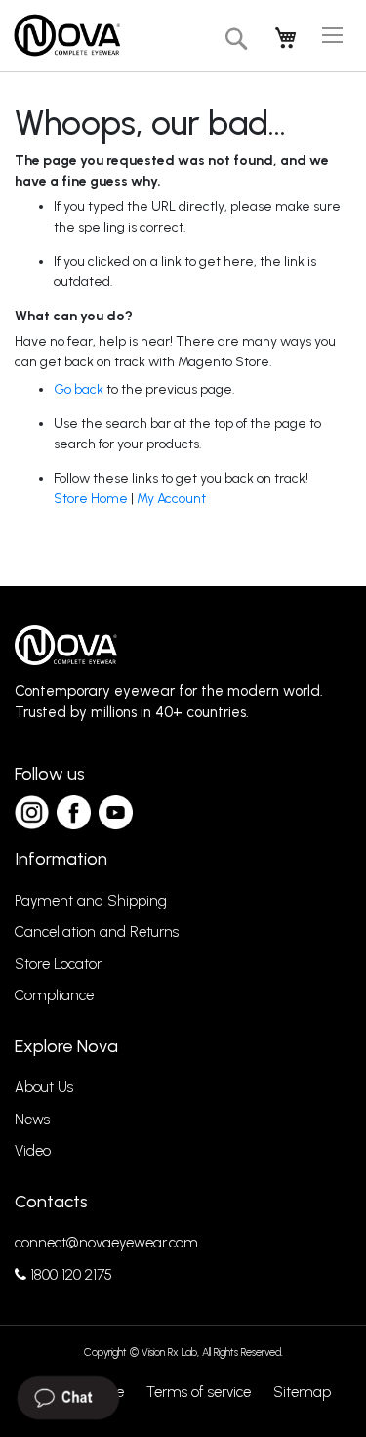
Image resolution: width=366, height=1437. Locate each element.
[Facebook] (74, 812)
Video (33, 1151)
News (32, 1119)
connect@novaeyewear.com (106, 1242)
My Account (171, 498)
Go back (78, 389)
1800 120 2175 (69, 1275)
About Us (44, 1087)
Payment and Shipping (91, 900)
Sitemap (302, 1392)
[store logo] (66, 36)
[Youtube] (116, 812)
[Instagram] (32, 812)
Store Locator (58, 964)
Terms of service (198, 1392)
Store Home (91, 498)
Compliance (54, 995)
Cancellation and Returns (97, 932)
